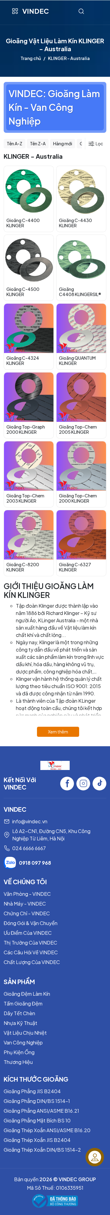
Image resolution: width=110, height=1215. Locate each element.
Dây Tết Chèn (19, 1013)
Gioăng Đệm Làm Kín (27, 994)
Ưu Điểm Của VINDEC (28, 933)
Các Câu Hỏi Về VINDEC (31, 952)
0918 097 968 (35, 863)
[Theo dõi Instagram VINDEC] (83, 783)
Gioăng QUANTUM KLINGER (77, 360)
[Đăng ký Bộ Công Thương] (55, 1201)
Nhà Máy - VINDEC (25, 903)
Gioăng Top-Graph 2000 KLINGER (25, 429)
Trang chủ (30, 58)
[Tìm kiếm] (81, 11)
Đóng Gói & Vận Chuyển (30, 923)
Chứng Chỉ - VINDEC (27, 913)
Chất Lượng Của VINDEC (32, 962)
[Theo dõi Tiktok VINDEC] (99, 783)
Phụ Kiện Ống (19, 1052)
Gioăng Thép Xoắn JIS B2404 (37, 1140)
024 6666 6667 (29, 848)
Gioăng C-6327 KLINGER (75, 567)
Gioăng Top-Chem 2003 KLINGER (25, 498)
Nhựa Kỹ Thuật (20, 1023)
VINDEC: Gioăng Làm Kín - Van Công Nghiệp (54, 107)
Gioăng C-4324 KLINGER (22, 360)
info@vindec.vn (29, 821)
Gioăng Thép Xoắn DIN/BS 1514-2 (42, 1149)
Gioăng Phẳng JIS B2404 (32, 1091)
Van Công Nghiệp (23, 1042)
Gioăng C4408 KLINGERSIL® (80, 291)
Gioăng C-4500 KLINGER (22, 291)
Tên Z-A (38, 143)
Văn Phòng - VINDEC (27, 894)
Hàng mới (62, 143)
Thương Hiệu (18, 1062)
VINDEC (35, 11)
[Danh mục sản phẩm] (15, 11)
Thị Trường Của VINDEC (30, 942)
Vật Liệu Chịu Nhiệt (25, 1033)
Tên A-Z (14, 143)
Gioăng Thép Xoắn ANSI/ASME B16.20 (47, 1130)
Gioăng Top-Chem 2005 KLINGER (78, 429)
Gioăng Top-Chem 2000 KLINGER (78, 498)
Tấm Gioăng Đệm (23, 1003)
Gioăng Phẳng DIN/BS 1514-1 (37, 1101)
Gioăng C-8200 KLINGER (22, 567)
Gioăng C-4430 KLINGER (75, 222)
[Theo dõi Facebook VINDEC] (67, 783)
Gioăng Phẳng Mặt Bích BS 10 (37, 1120)
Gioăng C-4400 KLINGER (23, 222)
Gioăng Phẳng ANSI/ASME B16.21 (41, 1110)
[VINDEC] (54, 764)
